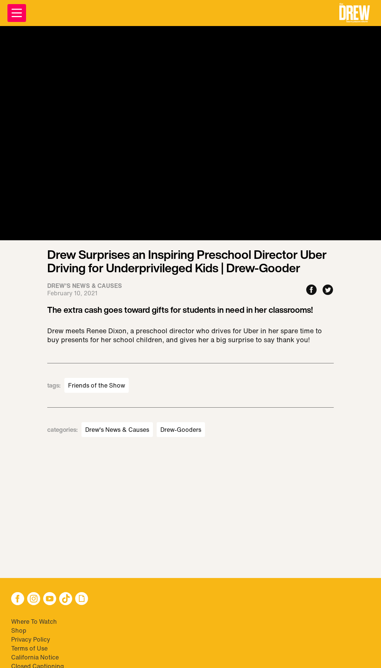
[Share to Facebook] (311, 290)
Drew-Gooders (180, 429)
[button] (354, 13)
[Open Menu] (16, 13)
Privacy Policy (30, 639)
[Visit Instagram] (33, 599)
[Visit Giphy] (81, 599)
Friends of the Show (96, 385)
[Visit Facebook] (17, 599)
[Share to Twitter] (328, 290)
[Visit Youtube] (49, 599)
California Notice (35, 657)
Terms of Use (29, 648)
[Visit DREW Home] (354, 13)
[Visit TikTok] (65, 599)
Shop (18, 630)
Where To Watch (34, 621)
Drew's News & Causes (117, 429)
